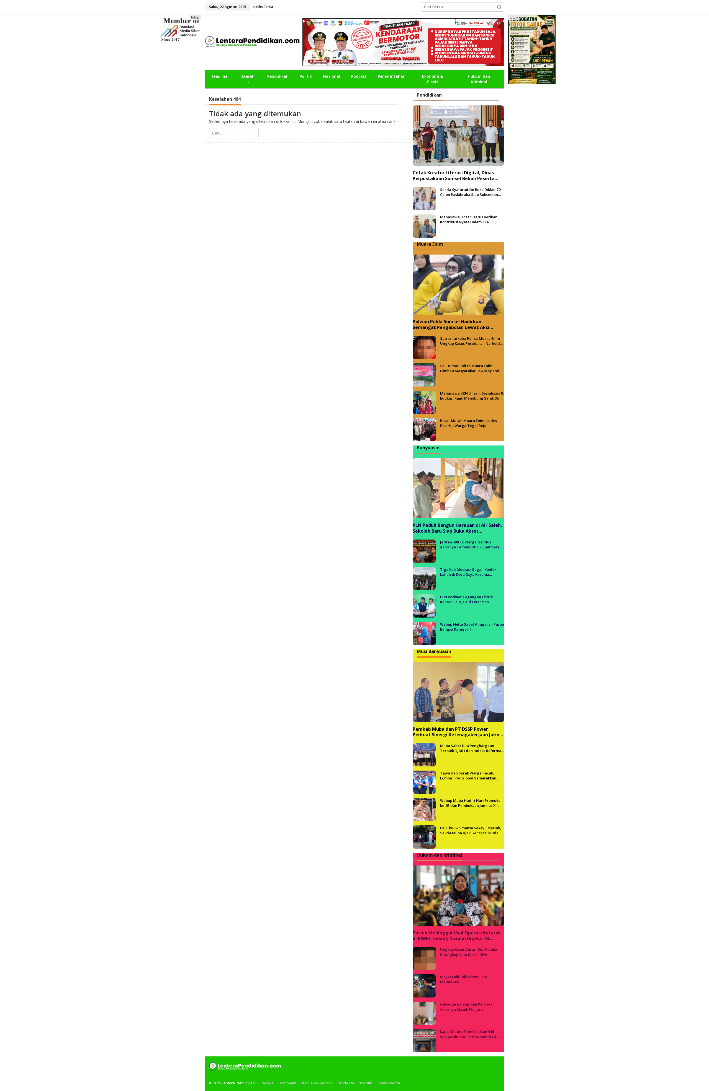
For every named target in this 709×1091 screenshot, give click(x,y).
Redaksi (267, 1082)
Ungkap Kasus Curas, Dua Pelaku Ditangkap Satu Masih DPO (468, 952)
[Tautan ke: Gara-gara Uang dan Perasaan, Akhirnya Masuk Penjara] (424, 1012)
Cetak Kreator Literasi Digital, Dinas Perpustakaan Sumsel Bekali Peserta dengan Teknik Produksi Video (454, 176)
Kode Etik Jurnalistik (355, 1082)
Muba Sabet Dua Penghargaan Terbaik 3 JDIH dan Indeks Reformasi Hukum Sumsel (472, 748)
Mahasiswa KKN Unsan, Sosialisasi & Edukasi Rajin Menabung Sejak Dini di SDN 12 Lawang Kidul (472, 396)
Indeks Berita (389, 1082)
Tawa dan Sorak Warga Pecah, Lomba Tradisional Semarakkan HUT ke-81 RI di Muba (468, 776)
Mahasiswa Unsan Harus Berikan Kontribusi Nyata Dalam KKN (468, 219)
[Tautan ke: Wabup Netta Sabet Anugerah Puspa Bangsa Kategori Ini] (424, 633)
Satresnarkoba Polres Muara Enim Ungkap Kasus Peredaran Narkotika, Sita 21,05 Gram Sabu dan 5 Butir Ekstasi (472, 341)
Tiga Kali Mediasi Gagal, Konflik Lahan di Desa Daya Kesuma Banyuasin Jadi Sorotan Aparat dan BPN (471, 572)
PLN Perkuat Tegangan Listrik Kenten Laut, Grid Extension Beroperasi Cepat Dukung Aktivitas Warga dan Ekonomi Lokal (470, 599)
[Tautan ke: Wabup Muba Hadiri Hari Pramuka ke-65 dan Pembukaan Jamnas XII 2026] (424, 809)
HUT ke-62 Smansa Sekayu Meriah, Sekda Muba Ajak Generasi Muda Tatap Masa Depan (470, 830)
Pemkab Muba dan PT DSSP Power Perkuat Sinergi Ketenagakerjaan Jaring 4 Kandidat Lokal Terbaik (457, 732)
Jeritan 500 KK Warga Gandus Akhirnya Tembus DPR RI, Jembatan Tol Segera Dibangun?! (471, 545)
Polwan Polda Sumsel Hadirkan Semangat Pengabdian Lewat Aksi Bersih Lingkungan (451, 324)
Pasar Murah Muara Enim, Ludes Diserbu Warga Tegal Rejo (468, 423)
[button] (499, 7)
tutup (195, 17)
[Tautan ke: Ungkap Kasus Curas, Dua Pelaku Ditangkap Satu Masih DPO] (424, 958)
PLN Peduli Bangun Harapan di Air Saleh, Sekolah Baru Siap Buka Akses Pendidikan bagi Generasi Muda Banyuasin (457, 528)
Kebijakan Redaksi (317, 1082)
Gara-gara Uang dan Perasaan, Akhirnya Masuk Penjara (468, 1007)
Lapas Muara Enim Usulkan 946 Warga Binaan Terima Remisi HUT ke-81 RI (470, 1034)
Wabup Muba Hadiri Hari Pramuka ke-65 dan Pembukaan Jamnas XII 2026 (470, 803)
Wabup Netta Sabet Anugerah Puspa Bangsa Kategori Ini (472, 627)
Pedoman (288, 1082)
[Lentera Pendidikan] (253, 41)
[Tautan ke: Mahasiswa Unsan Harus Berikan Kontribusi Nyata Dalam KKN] (424, 225)
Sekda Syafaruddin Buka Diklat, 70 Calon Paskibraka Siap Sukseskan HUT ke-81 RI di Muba (470, 192)
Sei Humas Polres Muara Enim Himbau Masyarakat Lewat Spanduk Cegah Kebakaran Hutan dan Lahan (472, 368)
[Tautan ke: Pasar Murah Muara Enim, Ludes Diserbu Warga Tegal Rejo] (424, 429)
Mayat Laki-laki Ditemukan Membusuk (463, 979)
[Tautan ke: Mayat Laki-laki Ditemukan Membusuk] (424, 985)
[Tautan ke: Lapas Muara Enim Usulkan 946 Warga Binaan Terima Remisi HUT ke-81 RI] (424, 1040)
